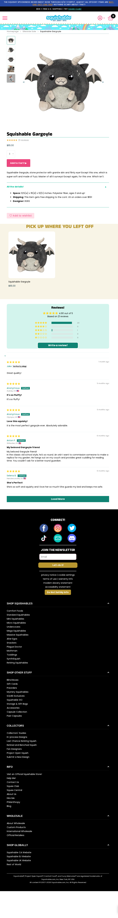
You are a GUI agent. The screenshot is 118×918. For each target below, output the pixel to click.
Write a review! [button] (58, 345)
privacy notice (49, 574)
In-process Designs (17, 737)
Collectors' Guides (16, 733)
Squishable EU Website (19, 856)
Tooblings (12, 654)
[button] (102, 18)
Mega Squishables (16, 630)
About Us (11, 794)
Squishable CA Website (19, 852)
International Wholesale (19, 831)
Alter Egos (12, 638)
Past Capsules (14, 715)
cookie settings (66, 574)
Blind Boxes (12, 679)
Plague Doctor (14, 646)
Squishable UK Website (19, 860)
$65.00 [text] (10, 145)
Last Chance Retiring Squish (21, 741)
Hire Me (11, 798)
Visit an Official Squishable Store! (24, 774)
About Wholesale (16, 823)
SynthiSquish (13, 658)
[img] (13, 362)
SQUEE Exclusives (16, 695)
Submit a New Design (18, 757)
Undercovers (13, 626)
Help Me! (11, 778)
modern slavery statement (57, 582)
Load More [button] (58, 499)
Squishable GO (14, 699)
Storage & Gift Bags (17, 703)
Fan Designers (14, 749)
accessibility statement (58, 586)
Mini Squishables (15, 618)
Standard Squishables (18, 614)
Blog (9, 806)
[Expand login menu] (101, 18)
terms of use (50, 578)
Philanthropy (13, 802)
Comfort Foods (15, 610)
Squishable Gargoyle (19, 281)
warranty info (66, 578)
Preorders (12, 687)
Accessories (13, 707)
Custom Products (16, 827)
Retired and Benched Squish (22, 745)
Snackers (11, 642)
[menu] (4, 18)
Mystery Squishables (17, 691)
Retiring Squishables (17, 662)
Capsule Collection (17, 711)
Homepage (13, 31)
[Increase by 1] (14, 151)
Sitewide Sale (29, 31)
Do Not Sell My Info (58, 592)
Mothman (12, 650)
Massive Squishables (17, 634)
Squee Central (14, 790)
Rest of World (14, 864)
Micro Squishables (16, 622)
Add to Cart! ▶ (18, 163)
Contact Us (13, 782)
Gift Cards (12, 683)
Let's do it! (57, 565)
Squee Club (13, 786)
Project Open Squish (17, 753)
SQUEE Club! (75, 9)
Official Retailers (15, 835)
